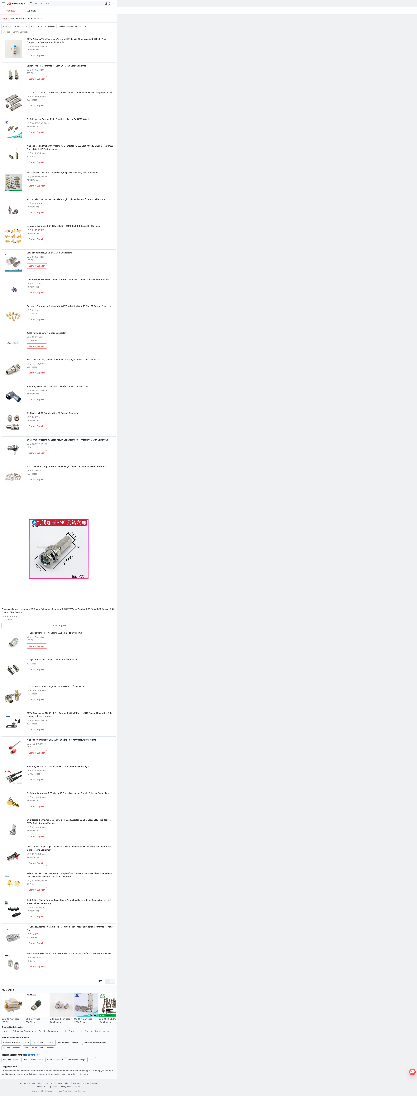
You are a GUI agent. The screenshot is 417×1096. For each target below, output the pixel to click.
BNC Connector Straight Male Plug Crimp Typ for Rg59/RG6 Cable (58, 119)
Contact (77, 1086)
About (39, 1086)
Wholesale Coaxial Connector (15, 26)
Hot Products (24, 1083)
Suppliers (31, 10)
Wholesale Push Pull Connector (15, 32)
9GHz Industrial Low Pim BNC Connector (46, 332)
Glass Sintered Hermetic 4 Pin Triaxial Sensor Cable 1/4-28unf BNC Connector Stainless (69, 953)
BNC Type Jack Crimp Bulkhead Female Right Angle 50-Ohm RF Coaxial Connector (66, 466)
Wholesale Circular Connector (43, 26)
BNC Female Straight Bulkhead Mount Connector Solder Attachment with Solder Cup (67, 439)
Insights (95, 1083)
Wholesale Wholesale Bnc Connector (39, 1047)
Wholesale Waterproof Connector (72, 26)
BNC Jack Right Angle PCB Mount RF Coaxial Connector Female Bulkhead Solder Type (68, 793)
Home (4, 1031)
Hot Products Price (40, 1083)
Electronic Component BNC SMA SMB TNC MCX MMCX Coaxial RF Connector (64, 225)
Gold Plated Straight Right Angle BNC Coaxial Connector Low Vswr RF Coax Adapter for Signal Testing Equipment (69, 848)
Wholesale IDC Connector (43, 1042)
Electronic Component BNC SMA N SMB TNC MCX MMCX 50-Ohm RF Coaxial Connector (69, 306)
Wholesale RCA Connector (69, 1042)
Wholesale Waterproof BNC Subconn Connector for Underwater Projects (61, 739)
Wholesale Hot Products (60, 1083)
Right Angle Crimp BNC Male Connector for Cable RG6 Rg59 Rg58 (58, 766)
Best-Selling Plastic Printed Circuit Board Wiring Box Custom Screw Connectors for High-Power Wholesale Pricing (69, 901)
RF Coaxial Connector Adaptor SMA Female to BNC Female (55, 632)
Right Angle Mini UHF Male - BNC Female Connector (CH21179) (57, 386)
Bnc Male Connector (55, 1059)
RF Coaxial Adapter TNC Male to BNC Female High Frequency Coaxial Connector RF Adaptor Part (71, 928)
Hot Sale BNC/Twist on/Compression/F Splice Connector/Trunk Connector (62, 172)
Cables (91, 1059)
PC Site (86, 1083)
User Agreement (51, 1086)
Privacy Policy (65, 1086)
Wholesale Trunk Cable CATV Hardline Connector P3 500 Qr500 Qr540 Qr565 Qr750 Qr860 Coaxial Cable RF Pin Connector (70, 147)
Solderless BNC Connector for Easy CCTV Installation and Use (56, 65)
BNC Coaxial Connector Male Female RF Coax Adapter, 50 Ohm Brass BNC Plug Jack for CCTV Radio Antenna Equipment (69, 821)
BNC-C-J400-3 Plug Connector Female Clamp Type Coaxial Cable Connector (63, 359)
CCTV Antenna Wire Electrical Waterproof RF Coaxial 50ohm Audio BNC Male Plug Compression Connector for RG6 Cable (66, 41)
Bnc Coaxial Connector (33, 1059)
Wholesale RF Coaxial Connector (16, 1042)
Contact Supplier (37, 55)
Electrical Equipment (49, 1031)
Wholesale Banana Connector (96, 1042)
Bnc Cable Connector (11, 1059)
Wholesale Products (23, 1031)
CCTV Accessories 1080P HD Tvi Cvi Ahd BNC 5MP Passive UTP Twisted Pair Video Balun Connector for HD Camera (70, 715)
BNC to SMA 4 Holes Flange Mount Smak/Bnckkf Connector (55, 686)
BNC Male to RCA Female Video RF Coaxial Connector (53, 413)
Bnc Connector (72, 1031)
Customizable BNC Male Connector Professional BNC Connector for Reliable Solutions (68, 279)
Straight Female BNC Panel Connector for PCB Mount (52, 659)
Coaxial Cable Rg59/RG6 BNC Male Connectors (49, 252)
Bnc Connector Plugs (76, 1059)
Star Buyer (77, 1083)
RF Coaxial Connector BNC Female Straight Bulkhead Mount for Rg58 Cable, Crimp (66, 199)
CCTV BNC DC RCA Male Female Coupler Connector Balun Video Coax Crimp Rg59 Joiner (70, 92)
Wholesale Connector (11, 1047)
